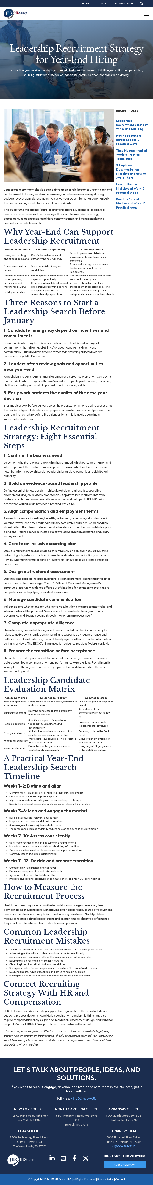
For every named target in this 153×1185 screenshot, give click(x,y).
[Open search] (141, 3)
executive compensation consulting (72, 532)
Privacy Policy (105, 1179)
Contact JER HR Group (30, 1024)
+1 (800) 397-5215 (123, 1146)
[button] (146, 13)
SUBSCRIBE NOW (124, 1164)
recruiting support (46, 1011)
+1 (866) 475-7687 (84, 1098)
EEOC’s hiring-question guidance (54, 643)
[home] (15, 14)
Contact (120, 1179)
